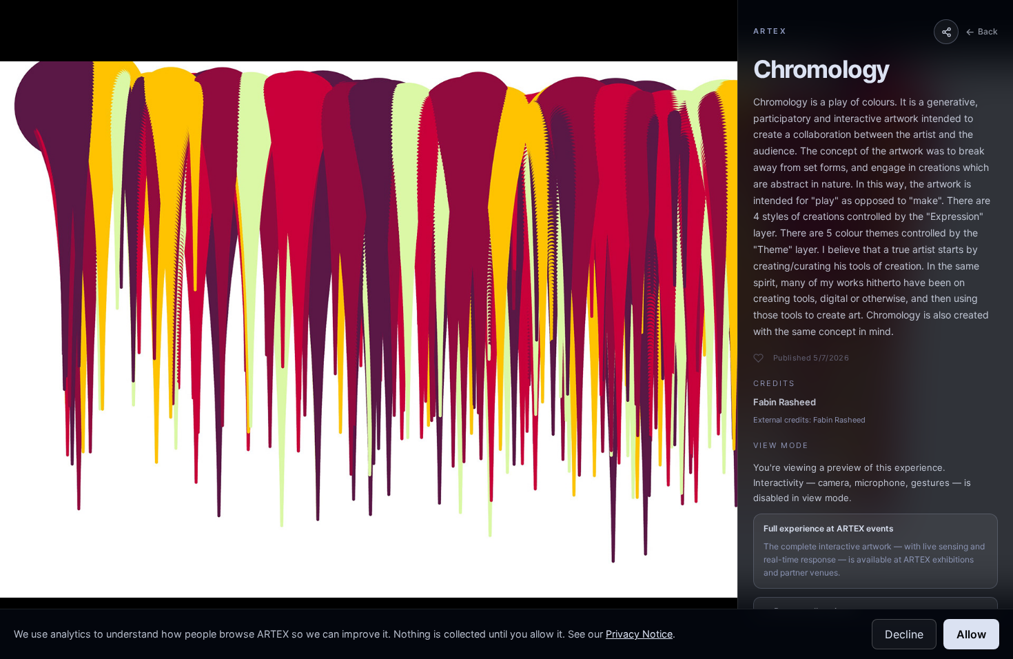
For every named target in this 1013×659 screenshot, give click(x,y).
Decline (904, 634)
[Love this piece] (758, 358)
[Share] (946, 31)
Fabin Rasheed (784, 401)
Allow (971, 634)
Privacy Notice (639, 634)
